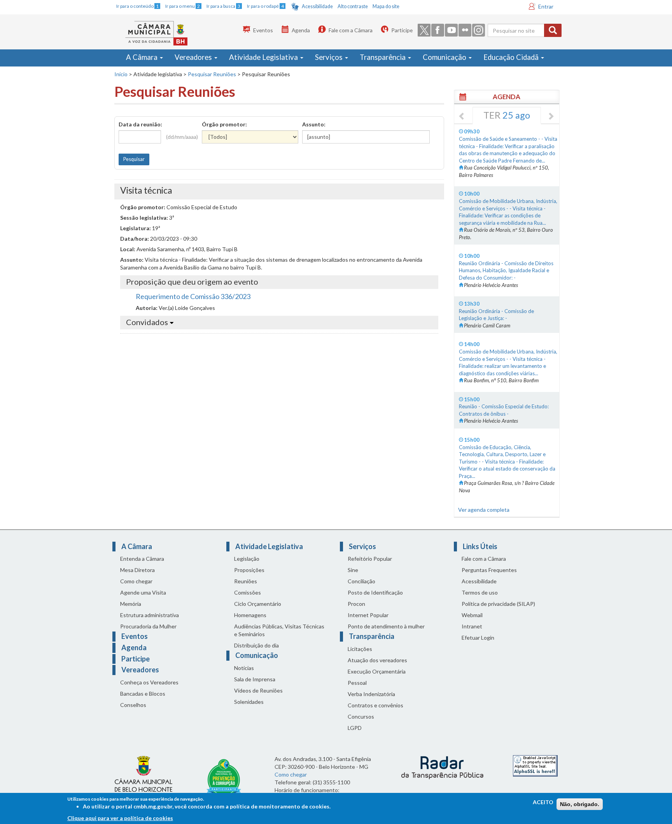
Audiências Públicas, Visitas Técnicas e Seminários (279, 630)
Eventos (263, 30)
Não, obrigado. (579, 804)
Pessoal (357, 682)
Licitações (360, 649)
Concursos (361, 716)
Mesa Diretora (137, 570)
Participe (402, 30)
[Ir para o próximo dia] (550, 116)
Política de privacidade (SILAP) (498, 603)
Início (121, 74)
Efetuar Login (478, 637)
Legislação (246, 558)
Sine (353, 570)
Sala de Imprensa (254, 679)
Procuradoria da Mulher (148, 626)
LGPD (355, 727)
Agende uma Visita (143, 592)
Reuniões (245, 581)
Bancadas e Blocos (142, 693)
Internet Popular (368, 615)
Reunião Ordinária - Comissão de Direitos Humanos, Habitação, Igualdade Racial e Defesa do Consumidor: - (506, 270)
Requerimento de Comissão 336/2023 (193, 296)
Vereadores (194, 57)
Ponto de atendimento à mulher (386, 626)
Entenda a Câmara (142, 558)
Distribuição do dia (256, 645)
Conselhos (133, 705)
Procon (356, 603)
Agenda (301, 30)
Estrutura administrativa (149, 615)
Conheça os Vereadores (149, 682)
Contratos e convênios (375, 705)
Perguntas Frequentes (489, 570)
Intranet (472, 626)
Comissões (247, 592)
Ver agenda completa (483, 509)
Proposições (249, 570)
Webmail (472, 615)
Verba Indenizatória (371, 694)
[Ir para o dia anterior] (462, 116)
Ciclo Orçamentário (257, 603)
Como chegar (136, 581)
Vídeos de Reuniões (258, 690)
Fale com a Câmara (351, 30)
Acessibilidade (317, 6)
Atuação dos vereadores (377, 660)
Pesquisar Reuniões (212, 74)
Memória (130, 603)
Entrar (545, 6)
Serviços (329, 57)
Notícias (244, 668)
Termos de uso (480, 592)
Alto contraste (353, 6)
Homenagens (250, 615)
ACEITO (543, 802)
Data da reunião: (140, 124)
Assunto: (314, 124)
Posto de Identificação (375, 592)
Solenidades (249, 701)
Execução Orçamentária (377, 671)
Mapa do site (386, 6)
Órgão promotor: (224, 124)
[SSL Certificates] (535, 765)
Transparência (383, 57)
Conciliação (361, 581)
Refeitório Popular (370, 558)
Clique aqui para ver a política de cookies (120, 818)
